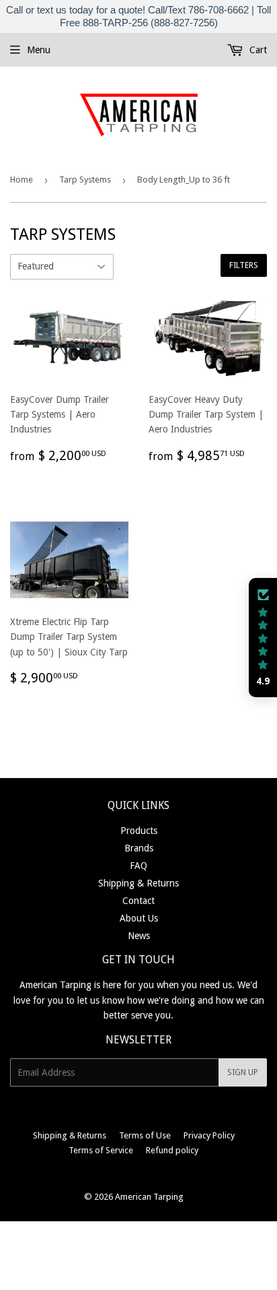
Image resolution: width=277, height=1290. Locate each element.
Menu (38, 49)
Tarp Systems (85, 179)
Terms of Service (101, 1150)
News (139, 935)
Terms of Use (145, 1135)
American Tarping (149, 1197)
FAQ (138, 865)
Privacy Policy (209, 1135)
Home (21, 179)
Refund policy (172, 1150)
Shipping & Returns (138, 883)
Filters (243, 265)
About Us (139, 918)
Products (138, 830)
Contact (138, 900)
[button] (263, 638)
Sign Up (242, 1072)
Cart (257, 49)
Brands (138, 848)
